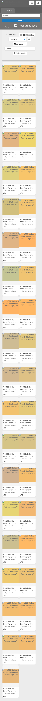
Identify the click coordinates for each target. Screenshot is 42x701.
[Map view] (32, 35)
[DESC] (29, 39)
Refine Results (21, 53)
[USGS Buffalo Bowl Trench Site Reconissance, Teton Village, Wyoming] (10, 72)
